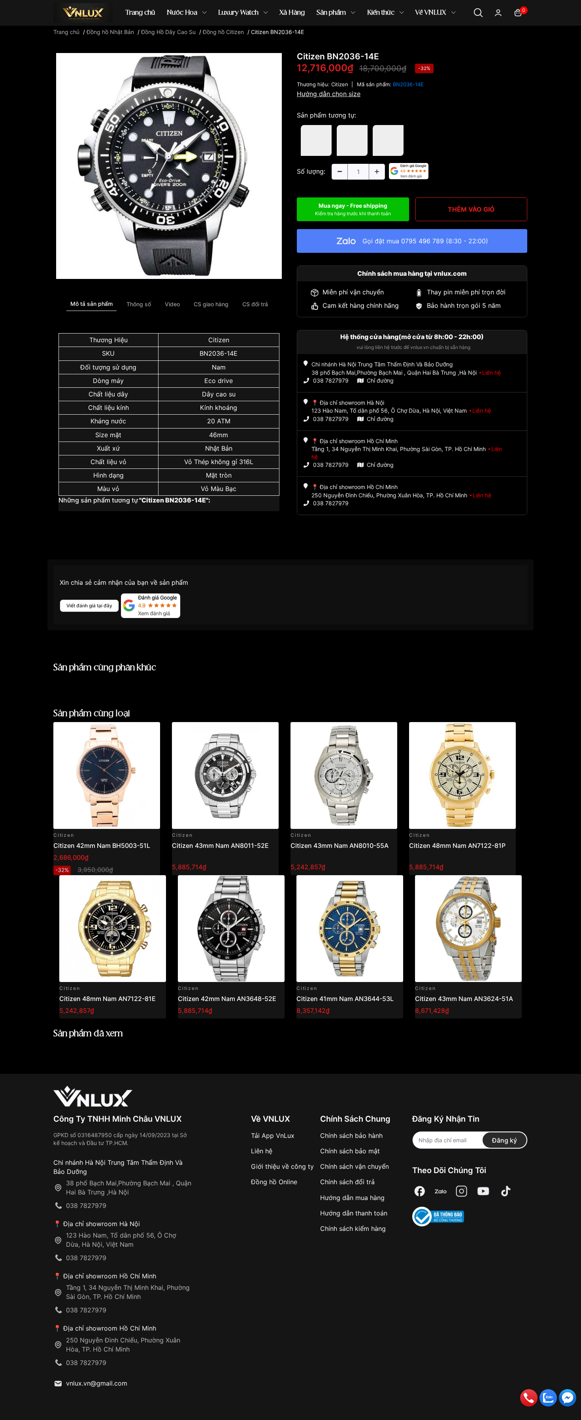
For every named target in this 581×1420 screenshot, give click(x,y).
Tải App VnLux (272, 1135)
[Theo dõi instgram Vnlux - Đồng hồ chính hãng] (461, 1191)
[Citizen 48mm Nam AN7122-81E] (112, 928)
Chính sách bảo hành (351, 1135)
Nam (219, 367)
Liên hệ (261, 1151)
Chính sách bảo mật (350, 1151)
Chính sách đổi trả (347, 1182)
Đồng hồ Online (274, 1182)
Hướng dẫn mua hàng (352, 1198)
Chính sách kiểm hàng (353, 1228)
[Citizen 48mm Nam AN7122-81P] (462, 775)
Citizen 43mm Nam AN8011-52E (220, 845)
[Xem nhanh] (149, 732)
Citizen (218, 340)
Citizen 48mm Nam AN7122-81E (107, 999)
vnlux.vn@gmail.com (96, 1383)
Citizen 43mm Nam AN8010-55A (339, 845)
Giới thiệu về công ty (282, 1166)
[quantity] (339, 172)
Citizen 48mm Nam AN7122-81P (457, 845)
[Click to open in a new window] (169, 165)
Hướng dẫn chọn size (328, 94)
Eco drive (218, 381)
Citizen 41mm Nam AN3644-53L (345, 999)
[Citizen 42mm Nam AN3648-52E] (231, 928)
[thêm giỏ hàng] (132, 732)
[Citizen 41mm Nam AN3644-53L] (349, 928)
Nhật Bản (218, 448)
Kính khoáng (218, 407)
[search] (405, 39)
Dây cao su (219, 394)
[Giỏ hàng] (518, 12)
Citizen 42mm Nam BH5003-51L (101, 845)
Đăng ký (504, 1140)
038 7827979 (331, 380)
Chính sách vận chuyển (354, 1166)
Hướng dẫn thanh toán (353, 1213)
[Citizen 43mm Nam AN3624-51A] (468, 928)
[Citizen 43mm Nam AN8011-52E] (225, 775)
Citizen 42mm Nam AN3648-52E (227, 999)
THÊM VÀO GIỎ (471, 209)
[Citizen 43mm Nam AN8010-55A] (343, 775)
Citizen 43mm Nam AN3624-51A (464, 999)
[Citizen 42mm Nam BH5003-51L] (106, 775)
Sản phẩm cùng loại (91, 713)
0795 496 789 (422, 241)
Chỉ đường (380, 380)
